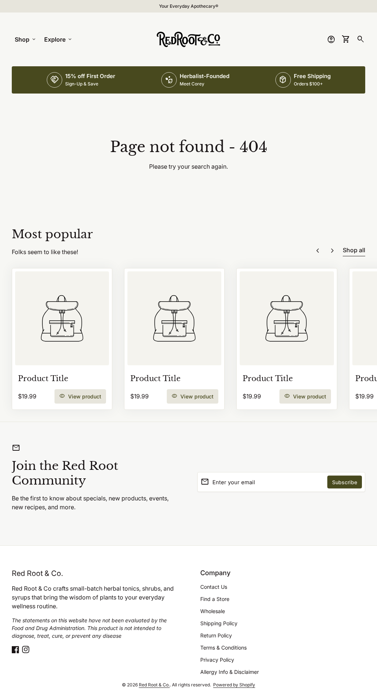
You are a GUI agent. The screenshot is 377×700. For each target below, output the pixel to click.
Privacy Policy (217, 660)
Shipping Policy (218, 623)
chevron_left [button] (317, 250)
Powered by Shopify (234, 684)
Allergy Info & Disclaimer (229, 672)
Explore (58, 39)
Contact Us (213, 587)
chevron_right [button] (332, 250)
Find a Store (214, 599)
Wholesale (212, 611)
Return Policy (216, 635)
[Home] (188, 38)
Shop (26, 39)
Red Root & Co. (37, 573)
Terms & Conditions (223, 647)
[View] (62, 318)
